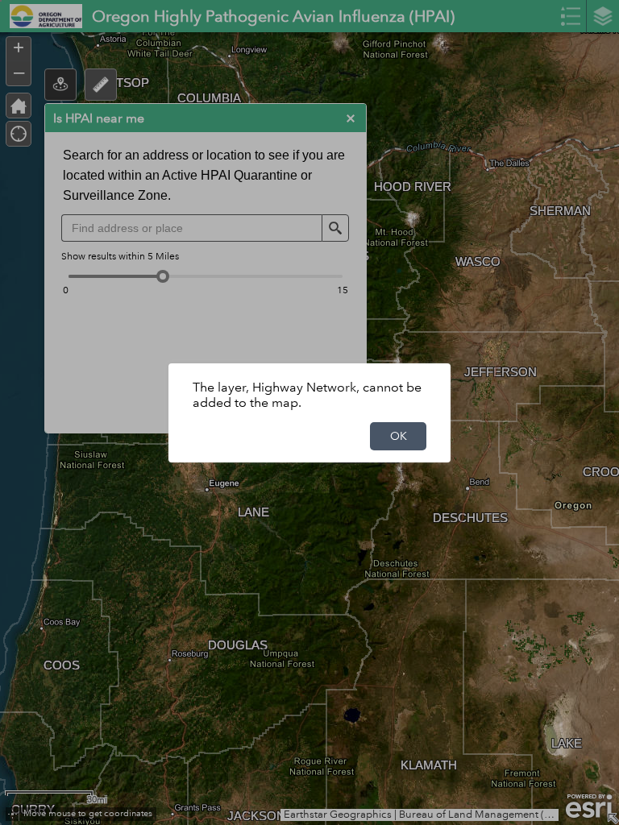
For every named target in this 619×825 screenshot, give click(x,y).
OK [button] (398, 436)
